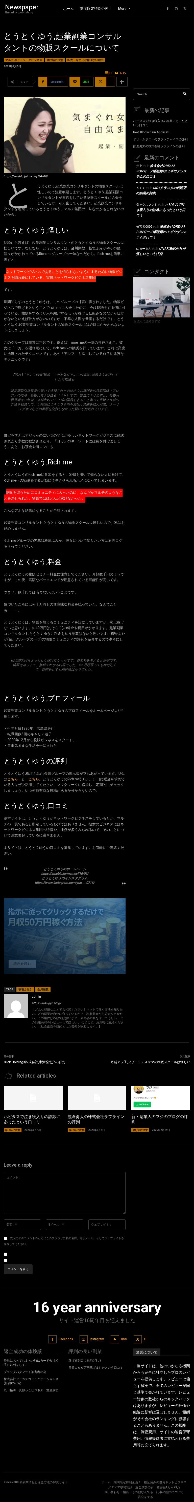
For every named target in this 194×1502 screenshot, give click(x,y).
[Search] (184, 94)
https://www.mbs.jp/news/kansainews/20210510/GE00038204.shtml (65, 420)
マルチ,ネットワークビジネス (23, 60)
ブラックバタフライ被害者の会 (25, 1372)
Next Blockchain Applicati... (152, 132)
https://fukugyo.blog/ (46, 1003)
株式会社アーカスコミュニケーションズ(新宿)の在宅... (31, 1381)
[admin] (16, 1012)
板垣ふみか (25, 989)
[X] (185, 9)
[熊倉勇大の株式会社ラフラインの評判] (97, 1098)
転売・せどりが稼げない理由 (85, 60)
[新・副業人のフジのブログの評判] (160, 1098)
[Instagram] (176, 9)
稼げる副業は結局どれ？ (85, 1360)
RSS (124, 1339)
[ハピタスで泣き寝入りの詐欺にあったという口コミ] (33, 1098)
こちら (12, 779)
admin (36, 996)
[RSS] (115, 1339)
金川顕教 (42, 989)
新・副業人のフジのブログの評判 (159, 1119)
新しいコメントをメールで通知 (32, 1254)
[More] (122, 82)
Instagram (97, 1339)
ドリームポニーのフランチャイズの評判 (160, 139)
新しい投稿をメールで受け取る (32, 1260)
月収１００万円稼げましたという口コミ (95, 1367)
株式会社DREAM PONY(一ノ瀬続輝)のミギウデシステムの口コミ (161, 171)
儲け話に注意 (54, 60)
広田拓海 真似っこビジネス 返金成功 (31, 1390)
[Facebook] (167, 9)
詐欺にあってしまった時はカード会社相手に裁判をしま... (31, 1362)
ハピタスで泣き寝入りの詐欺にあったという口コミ (160, 123)
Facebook (66, 1339)
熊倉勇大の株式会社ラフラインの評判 (159, 146)
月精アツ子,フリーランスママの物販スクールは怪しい (150, 1062)
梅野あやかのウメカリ (64, 681)
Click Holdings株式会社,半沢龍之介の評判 (34, 1062)
